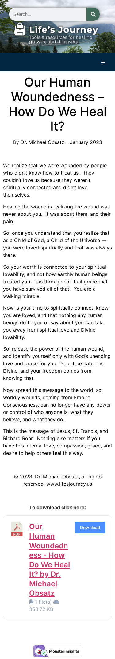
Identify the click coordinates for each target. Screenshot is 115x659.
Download (90, 527)
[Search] (93, 14)
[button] (103, 62)
